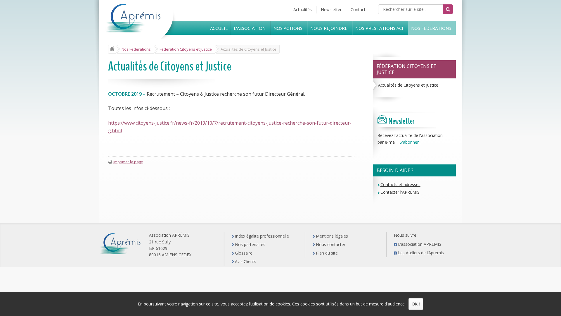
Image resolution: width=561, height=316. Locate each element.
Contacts (359, 9)
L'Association (250, 28)
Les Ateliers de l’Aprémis (421, 252)
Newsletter (331, 9)
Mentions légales (332, 236)
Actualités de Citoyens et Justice (408, 85)
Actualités (302, 9)
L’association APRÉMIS (419, 244)
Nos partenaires (250, 244)
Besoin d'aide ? (395, 170)
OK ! (416, 304)
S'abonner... (410, 142)
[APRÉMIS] (141, 26)
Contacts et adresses (400, 184)
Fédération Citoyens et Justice (407, 69)
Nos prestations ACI (379, 28)
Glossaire (243, 253)
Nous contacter (330, 244)
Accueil (219, 28)
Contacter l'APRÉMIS (400, 192)
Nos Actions (287, 28)
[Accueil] (112, 49)
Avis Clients (245, 261)
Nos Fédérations (431, 28)
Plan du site (327, 253)
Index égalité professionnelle (262, 236)
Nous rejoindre (328, 28)
